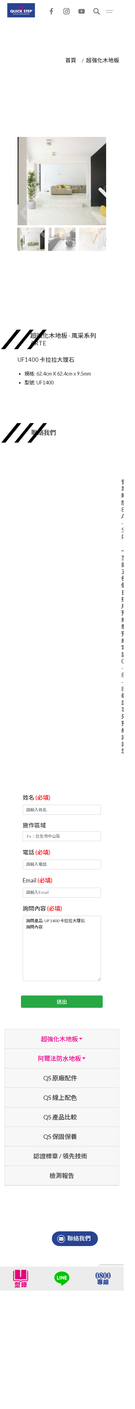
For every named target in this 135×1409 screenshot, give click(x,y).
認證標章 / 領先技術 (60, 1156)
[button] (101, 201)
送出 (62, 1002)
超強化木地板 (102, 60)
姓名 (36, 797)
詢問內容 (42, 908)
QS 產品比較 (60, 1117)
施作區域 (34, 825)
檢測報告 (61, 1175)
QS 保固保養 (60, 1136)
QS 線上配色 (60, 1097)
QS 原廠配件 (60, 1078)
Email (38, 880)
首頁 (70, 60)
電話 (36, 852)
